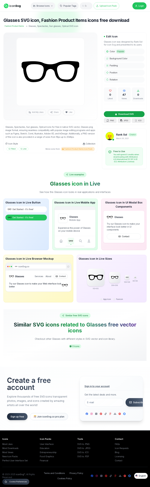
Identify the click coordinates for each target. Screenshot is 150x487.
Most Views (7, 452)
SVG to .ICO (83, 452)
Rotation (114, 79)
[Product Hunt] (119, 413)
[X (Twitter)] (96, 413)
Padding (114, 65)
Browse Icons (43, 6)
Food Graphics (47, 456)
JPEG (126, 120)
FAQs (117, 444)
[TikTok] (105, 413)
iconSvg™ (20, 474)
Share (56, 112)
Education (44, 448)
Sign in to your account (97, 386)
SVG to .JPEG (83, 448)
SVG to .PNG (83, 444)
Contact (125, 236)
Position (113, 72)
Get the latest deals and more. (101, 394)
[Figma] (110, 413)
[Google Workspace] (124, 413)
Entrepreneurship (48, 452)
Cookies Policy (64, 478)
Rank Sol (121, 134)
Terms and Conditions (54, 473)
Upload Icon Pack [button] (108, 6)
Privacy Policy (76, 473)
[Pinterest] (101, 413)
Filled (13, 149)
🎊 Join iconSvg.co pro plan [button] (49, 416)
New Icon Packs (10, 456)
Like (70, 112)
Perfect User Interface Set (15, 460)
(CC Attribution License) (124, 161)
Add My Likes (38, 112)
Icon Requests (122, 448)
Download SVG (126, 114)
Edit (78, 42)
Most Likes (7, 444)
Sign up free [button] (17, 416)
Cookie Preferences (18, 482)
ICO (140, 120)
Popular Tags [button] (69, 6)
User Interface (47, 444)
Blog (117, 452)
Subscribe (138, 402)
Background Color (118, 58)
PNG (112, 120)
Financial (44, 460)
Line (25, 149)
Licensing (119, 456)
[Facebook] (87, 413)
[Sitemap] (115, 413)
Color (117, 51)
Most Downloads (10, 448)
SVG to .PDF (83, 456)
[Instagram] (91, 413)
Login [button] (141, 6)
